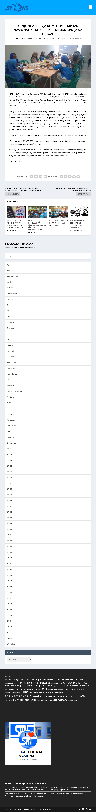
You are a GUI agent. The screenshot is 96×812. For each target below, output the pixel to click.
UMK (17, 700)
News (48, 38)
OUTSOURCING (71, 689)
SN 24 (9, 581)
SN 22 (9, 569)
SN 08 (9, 489)
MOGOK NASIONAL (14, 391)
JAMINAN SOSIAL (32, 686)
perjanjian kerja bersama (13, 693)
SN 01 (9, 449)
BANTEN (10, 288)
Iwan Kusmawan (12, 686)
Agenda (10, 265)
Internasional (12, 357)
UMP (22, 700)
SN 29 (9, 609)
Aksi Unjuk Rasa (18, 680)
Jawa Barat (43, 686)
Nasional (41, 38)
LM (8, 380)
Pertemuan (11, 426)
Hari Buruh (54, 683)
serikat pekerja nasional (50, 696)
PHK (25, 692)
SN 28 (9, 604)
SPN (82, 696)
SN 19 (9, 552)
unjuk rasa (40, 700)
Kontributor (32, 38)
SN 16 (9, 535)
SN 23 (9, 575)
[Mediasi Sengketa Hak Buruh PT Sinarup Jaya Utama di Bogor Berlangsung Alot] (37, 212)
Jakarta (23, 686)
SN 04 (9, 466)
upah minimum (60, 700)
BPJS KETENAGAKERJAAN (67, 680)
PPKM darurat (33, 693)
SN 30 (9, 615)
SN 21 (9, 563)
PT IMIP (50, 693)
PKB (8, 431)
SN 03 (9, 460)
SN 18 (9, 546)
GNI (8, 339)
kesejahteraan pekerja (77, 685)
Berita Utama (12, 293)
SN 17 (9, 541)
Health (10, 345)
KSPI (44, 689)
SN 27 (9, 598)
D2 (8, 311)
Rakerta (10, 437)
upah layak (48, 700)
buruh (81, 679)
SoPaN (9, 632)
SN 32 (9, 627)
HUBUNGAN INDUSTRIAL (73, 682)
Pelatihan (11, 414)
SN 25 (9, 586)
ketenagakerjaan (30, 688)
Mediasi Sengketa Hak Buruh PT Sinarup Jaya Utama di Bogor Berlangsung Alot (37, 225)
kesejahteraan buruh (58, 686)
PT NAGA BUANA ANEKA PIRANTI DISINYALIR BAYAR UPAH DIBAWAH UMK (16, 224)
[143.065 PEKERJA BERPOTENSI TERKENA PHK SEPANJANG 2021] (79, 212)
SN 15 (9, 529)
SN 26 (9, 592)
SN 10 (9, 500)
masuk (16, 247)
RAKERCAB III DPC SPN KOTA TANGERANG (58, 222)
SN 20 (9, 558)
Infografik (11, 351)
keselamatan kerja (12, 689)
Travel (9, 638)
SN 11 (9, 506)
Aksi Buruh (8, 680)
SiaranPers (56, 38)
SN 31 (9, 621)
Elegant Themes (23, 809)
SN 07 (9, 483)
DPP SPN (19, 683)
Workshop (11, 644)
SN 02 (9, 454)
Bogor (38, 679)
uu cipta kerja (72, 700)
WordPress (47, 809)
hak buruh (29, 683)
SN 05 (9, 472)
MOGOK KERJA (52, 689)
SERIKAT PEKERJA (18, 696)
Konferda (11, 368)
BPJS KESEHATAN (50, 679)
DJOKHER (10, 322)
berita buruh (29, 680)
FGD (8, 334)
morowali (61, 689)
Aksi (8, 270)
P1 (8, 408)
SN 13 (9, 518)
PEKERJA (80, 689)
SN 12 (63, 38)
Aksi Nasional (12, 276)
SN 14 (9, 523)
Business (10, 299)
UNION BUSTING (30, 700)
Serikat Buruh (58, 693)
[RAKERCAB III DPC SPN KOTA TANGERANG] (58, 212)
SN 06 (9, 477)
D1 (8, 305)
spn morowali (9, 700)
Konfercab (11, 362)
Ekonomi (10, 328)
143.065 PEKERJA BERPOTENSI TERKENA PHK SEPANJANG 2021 (77, 224)
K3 (49, 686)
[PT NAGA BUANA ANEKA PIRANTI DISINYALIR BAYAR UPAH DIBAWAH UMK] (16, 212)
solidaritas (73, 697)
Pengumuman (13, 420)
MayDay (10, 385)
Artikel (10, 282)
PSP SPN (43, 692)
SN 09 (9, 495)
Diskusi (10, 316)
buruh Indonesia (10, 683)
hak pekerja (42, 682)
